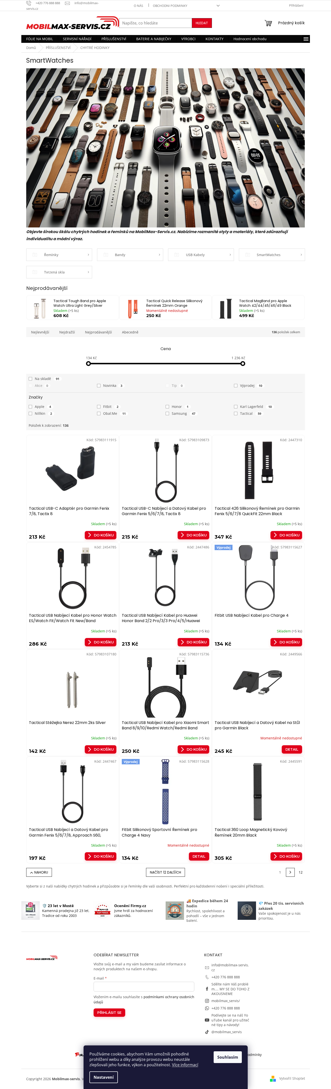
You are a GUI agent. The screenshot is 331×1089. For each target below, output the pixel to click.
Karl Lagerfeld (256, 406)
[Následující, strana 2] (290, 872)
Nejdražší (67, 332)
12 (301, 872)
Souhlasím (227, 1057)
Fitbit (110, 406)
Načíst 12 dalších (165, 872)
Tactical (250, 413)
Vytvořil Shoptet (292, 1078)
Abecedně (130, 332)
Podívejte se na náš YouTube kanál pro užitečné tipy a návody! (230, 1020)
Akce (41, 385)
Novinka (112, 385)
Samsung (184, 413)
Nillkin (43, 413)
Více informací (185, 1064)
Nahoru (41, 872)
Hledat (202, 23)
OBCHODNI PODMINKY (170, 5)
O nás (138, 5)
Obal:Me (114, 413)
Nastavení (104, 1077)
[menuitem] (39, 39)
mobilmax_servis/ (225, 1000)
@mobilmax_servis (226, 1032)
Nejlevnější (40, 332)
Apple (43, 406)
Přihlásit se (109, 1012)
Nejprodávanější (98, 332)
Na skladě (47, 378)
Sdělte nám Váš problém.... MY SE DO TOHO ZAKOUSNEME (230, 989)
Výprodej (251, 385)
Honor (180, 406)
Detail (291, 749)
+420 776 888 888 (225, 977)
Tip (177, 385)
